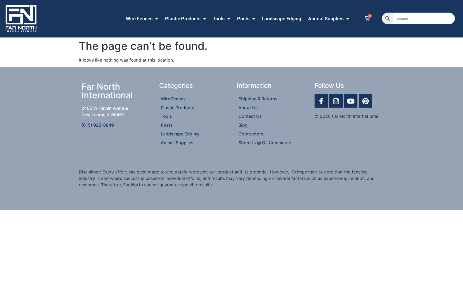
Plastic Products (182, 18)
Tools (219, 18)
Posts (243, 18)
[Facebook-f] (321, 101)
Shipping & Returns (258, 98)
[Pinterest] (365, 101)
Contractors (250, 134)
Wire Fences (139, 18)
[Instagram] (336, 101)
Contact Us (250, 116)
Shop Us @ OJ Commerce (264, 142)
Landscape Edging (281, 18)
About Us (248, 107)
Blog (243, 125)
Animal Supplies (325, 18)
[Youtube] (350, 101)
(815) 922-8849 (97, 125)
